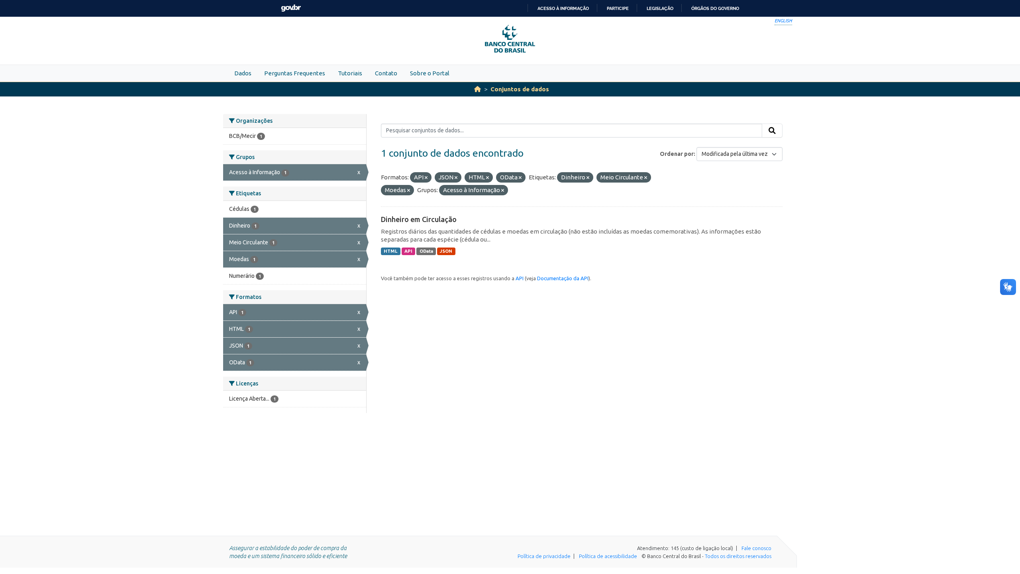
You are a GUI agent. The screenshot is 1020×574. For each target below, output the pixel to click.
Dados (242, 73)
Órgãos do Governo (715, 8)
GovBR (291, 8)
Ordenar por (677, 154)
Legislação (660, 8)
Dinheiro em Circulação (419, 219)
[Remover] (426, 177)
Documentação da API (562, 278)
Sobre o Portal (429, 73)
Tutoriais (350, 73)
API (408, 251)
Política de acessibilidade (608, 556)
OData (426, 251)
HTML (390, 251)
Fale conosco (756, 548)
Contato (386, 73)
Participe (618, 8)
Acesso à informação (563, 8)
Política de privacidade (544, 556)
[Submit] (772, 131)
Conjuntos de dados (519, 89)
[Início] (477, 89)
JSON (446, 251)
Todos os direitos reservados (738, 556)
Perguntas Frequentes (294, 73)
